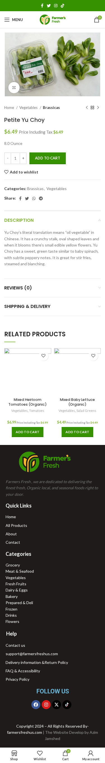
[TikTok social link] (62, 5)
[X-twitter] (56, 704)
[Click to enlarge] (14, 87)
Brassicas (51, 107)
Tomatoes (36, 410)
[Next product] (98, 108)
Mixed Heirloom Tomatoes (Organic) (27, 402)
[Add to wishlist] (43, 356)
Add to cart (47, 158)
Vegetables (28, 107)
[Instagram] (46, 704)
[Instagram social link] (55, 5)
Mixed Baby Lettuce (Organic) (77, 402)
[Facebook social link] (42, 5)
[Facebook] (35, 704)
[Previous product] (87, 108)
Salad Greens (86, 410)
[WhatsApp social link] (34, 198)
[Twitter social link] (48, 5)
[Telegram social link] (41, 198)
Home (9, 107)
